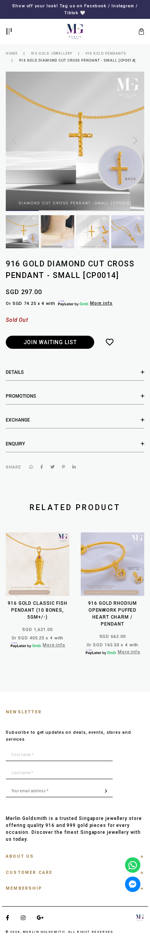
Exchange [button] (18, 420)
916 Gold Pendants (105, 53)
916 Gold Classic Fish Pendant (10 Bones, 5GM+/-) (37, 610)
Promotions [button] (21, 396)
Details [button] (15, 372)
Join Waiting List (50, 342)
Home (12, 53)
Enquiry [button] (15, 444)
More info (101, 303)
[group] (22, 231)
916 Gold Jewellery (51, 53)
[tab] (75, 372)
